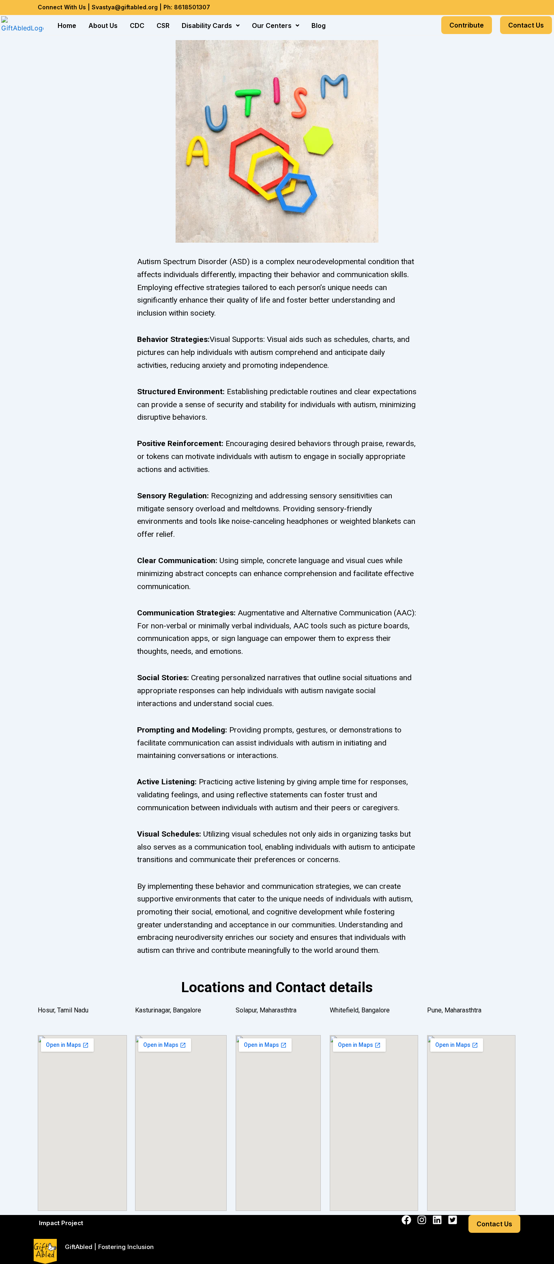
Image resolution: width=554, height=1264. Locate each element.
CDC (137, 25)
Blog (318, 25)
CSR (163, 25)
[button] (211, 25)
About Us (103, 25)
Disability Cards (207, 25)
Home (67, 25)
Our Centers (272, 25)
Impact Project (61, 1223)
